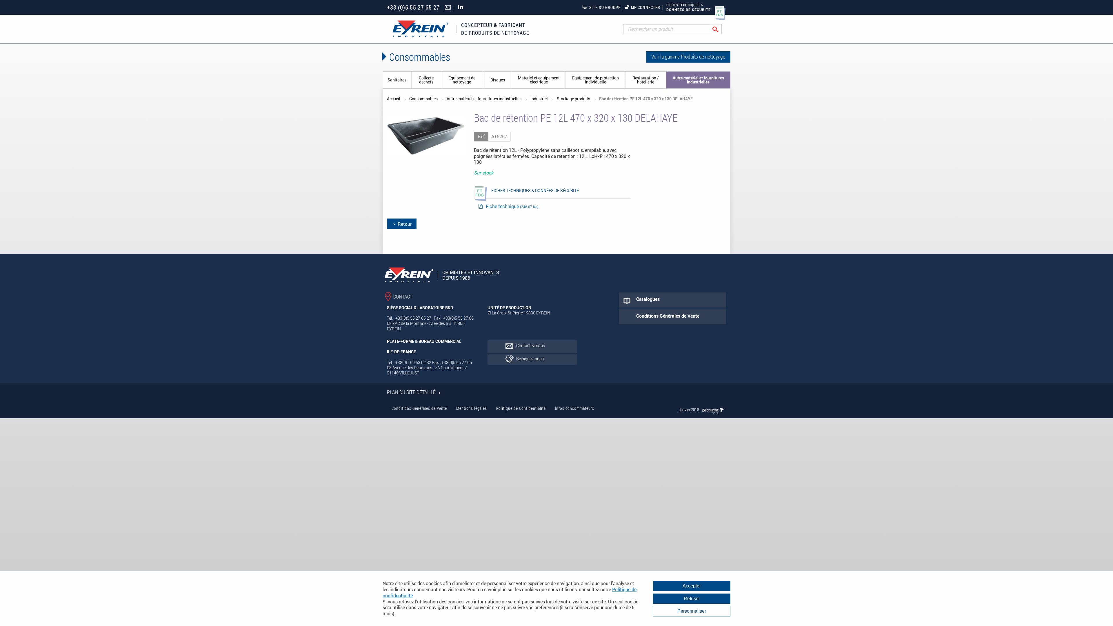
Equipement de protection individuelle (595, 80)
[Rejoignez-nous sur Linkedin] (462, 7)
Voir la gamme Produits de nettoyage (688, 56)
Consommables (423, 98)
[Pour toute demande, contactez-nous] (448, 8)
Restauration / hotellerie (645, 80)
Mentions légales (471, 408)
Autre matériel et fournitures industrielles (698, 80)
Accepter (692, 585)
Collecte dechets (426, 80)
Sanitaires (397, 80)
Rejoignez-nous (530, 358)
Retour (404, 224)
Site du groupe (605, 7)
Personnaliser (691, 611)
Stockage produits (573, 98)
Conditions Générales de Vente (419, 408)
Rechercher (719, 29)
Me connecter (645, 7)
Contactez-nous (530, 345)
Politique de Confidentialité (521, 408)
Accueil (393, 98)
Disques (497, 80)
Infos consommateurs (574, 408)
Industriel (539, 98)
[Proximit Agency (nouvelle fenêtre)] (713, 409)
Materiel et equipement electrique (539, 80)
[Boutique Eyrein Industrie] (420, 29)
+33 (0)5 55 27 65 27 (413, 7)
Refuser (692, 598)
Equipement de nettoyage (461, 80)
